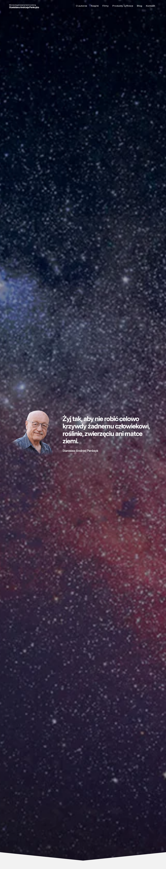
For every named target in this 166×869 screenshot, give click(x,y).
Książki (95, 6)
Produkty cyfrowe (122, 6)
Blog (139, 6)
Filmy (105, 6)
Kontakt (150, 6)
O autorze (81, 6)
